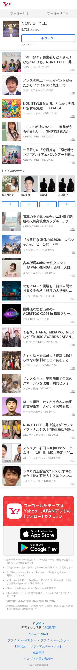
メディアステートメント (46, 646)
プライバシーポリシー (22, 640)
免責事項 (38, 652)
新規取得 (50, 627)
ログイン (38, 623)
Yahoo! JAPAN (38, 634)
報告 (72, 70)
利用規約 (20, 646)
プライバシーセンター (55, 640)
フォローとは (19, 13)
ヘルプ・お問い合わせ (38, 658)
